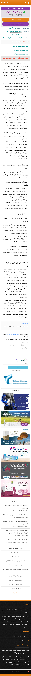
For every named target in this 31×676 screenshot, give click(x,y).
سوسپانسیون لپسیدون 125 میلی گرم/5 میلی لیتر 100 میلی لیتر (15, 570)
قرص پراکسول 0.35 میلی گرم (21, 54)
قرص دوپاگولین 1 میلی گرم (15, 580)
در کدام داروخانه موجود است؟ (15, 24)
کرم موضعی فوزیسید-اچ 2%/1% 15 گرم (15, 561)
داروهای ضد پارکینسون (17, 35)
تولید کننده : (25, 31)
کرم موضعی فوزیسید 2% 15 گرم (15, 565)
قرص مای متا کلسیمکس (15, 553)
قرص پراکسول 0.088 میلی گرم (20, 46)
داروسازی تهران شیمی (15, 8)
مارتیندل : (26, 35)
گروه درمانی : (25, 38)
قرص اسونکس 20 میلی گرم (15, 584)
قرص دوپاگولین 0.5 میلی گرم (15, 576)
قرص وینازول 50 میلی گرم (15, 589)
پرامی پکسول (12, 28)
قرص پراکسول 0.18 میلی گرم (21, 50)
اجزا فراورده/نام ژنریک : (22, 28)
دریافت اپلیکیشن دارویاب (15, 20)
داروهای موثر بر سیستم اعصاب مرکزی (12, 38)
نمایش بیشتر (15, 593)
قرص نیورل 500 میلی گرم (15, 557)
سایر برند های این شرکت (15, 548)
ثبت (18, 367)
